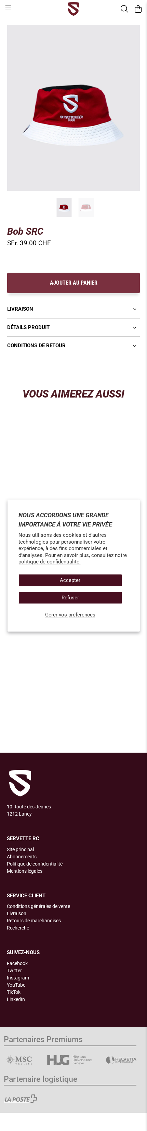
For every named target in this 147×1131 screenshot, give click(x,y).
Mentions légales (24, 871)
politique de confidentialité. (49, 562)
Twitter (14, 970)
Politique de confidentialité (35, 864)
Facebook (17, 963)
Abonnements (22, 856)
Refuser (70, 598)
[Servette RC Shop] (73, 9)
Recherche (18, 928)
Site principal (20, 849)
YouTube (16, 985)
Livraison (20, 309)
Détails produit (28, 327)
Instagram (18, 977)
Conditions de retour (36, 345)
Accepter (70, 580)
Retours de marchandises (34, 920)
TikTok (14, 992)
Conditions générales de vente (38, 906)
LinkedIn (16, 999)
